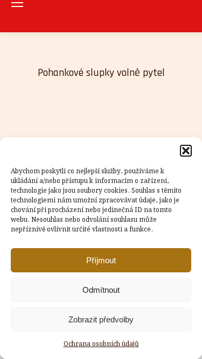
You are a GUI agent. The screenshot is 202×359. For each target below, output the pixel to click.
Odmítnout (101, 289)
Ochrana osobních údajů (101, 344)
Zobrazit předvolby (101, 319)
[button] (185, 150)
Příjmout (101, 260)
